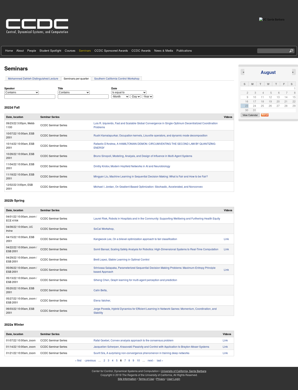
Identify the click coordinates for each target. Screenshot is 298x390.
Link (226, 239)
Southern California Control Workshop (116, 78)
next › (151, 360)
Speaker (9, 88)
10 (138, 360)
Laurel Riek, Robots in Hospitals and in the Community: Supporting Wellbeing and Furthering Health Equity (157, 218)
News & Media (163, 50)
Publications (184, 50)
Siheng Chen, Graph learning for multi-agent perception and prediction (135, 280)
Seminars (85, 50)
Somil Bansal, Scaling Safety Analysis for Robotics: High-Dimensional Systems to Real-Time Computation (156, 249)
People (31, 50)
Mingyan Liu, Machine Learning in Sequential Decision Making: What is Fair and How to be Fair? (151, 176)
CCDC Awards (141, 50)
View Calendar (250, 115)
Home (9, 50)
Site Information (127, 379)
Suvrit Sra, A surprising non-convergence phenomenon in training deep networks (141, 353)
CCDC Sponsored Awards (111, 50)
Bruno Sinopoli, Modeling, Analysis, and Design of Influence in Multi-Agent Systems (143, 156)
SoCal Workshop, (104, 228)
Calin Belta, (100, 290)
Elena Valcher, (102, 300)
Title (60, 88)
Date (114, 88)
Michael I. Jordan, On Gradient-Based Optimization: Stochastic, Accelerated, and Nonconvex (148, 186)
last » (160, 360)
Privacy (160, 379)
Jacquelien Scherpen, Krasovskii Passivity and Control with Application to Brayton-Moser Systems (151, 346)
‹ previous (90, 360)
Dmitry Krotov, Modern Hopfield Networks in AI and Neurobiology (132, 166)
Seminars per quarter (77, 78)
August (268, 72)
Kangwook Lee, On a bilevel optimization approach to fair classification (135, 239)
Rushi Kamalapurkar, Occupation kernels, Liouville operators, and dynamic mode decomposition (150, 135)
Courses (70, 50)
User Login (173, 379)
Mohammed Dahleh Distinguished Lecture (33, 78)
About (20, 50)
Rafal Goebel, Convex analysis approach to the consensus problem (133, 340)
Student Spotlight (50, 50)
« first (78, 360)
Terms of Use (146, 379)
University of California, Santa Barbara (183, 371)
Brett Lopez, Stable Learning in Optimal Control (121, 259)
